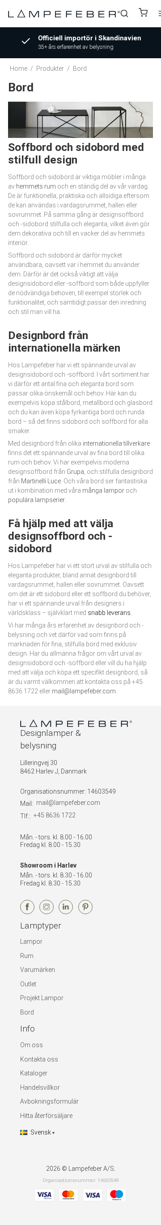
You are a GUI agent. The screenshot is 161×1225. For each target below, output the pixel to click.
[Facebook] (27, 912)
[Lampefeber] (64, 13)
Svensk (40, 1132)
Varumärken (37, 969)
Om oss (31, 1045)
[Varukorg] (143, 13)
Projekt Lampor (42, 997)
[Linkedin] (66, 912)
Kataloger (33, 1073)
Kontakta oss (39, 1059)
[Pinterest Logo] (85, 912)
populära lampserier (36, 499)
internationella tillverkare (116, 443)
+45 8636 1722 (55, 815)
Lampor (31, 941)
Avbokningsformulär (49, 1101)
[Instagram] (46, 912)
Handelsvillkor (40, 1087)
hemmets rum (36, 186)
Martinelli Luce (41, 481)
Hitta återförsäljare (46, 1115)
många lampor (103, 490)
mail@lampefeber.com (84, 691)
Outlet (28, 984)
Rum (27, 955)
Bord (27, 1012)
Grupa (75, 471)
